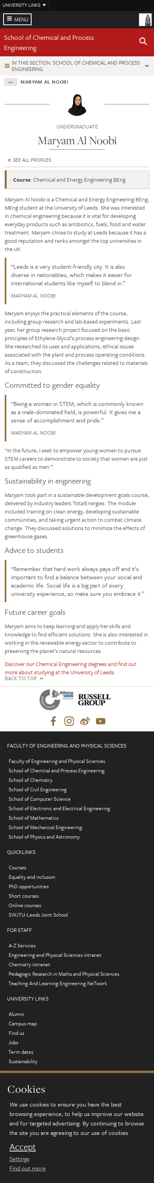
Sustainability (23, 1061)
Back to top (21, 678)
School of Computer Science (40, 799)
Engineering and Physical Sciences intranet (55, 955)
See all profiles (31, 159)
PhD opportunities (29, 886)
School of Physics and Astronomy (44, 837)
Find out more (27, 1168)
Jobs (13, 1042)
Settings (19, 1158)
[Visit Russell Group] (96, 701)
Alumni (16, 1014)
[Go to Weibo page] (85, 721)
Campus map (23, 1023)
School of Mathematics (33, 818)
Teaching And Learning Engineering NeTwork (57, 983)
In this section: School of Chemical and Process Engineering (76, 66)
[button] (143, 42)
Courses (17, 867)
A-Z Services (22, 945)
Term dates (20, 1052)
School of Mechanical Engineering (45, 827)
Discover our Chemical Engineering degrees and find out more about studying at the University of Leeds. (71, 668)
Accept (22, 1146)
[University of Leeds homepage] (145, 18)
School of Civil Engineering (38, 789)
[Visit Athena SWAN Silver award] (58, 701)
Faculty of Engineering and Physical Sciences (57, 761)
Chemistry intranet (29, 964)
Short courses (24, 896)
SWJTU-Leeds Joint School (38, 915)
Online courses (25, 905)
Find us (16, 1033)
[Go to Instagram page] (69, 721)
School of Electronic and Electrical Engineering (59, 808)
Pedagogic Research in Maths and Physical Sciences (64, 974)
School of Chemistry (31, 780)
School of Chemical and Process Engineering (57, 770)
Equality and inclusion (32, 877)
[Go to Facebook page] (53, 721)
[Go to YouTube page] (100, 721)
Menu (21, 19)
